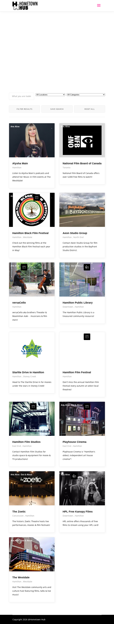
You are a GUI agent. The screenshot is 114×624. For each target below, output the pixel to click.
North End (78, 237)
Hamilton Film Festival (77, 372)
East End (17, 446)
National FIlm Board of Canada (82, 163)
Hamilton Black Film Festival (30, 233)
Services (75, 196)
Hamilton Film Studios (26, 441)
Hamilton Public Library (78, 302)
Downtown (68, 306)
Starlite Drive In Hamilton (28, 372)
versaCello (19, 302)
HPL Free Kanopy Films (78, 511)
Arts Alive (15, 126)
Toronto (66, 167)
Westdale (27, 237)
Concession (18, 515)
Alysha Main (20, 163)
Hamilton (16, 167)
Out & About (26, 196)
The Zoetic (19, 511)
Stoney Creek (29, 376)
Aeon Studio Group (75, 233)
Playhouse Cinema (74, 441)
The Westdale (21, 577)
